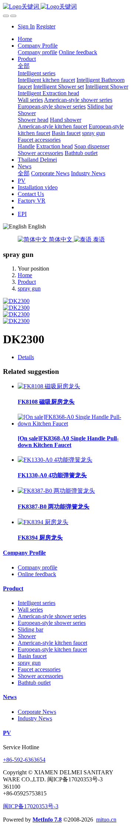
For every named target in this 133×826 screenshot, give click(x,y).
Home (25, 39)
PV (7, 733)
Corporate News (37, 712)
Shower (27, 636)
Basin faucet (32, 656)
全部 (24, 66)
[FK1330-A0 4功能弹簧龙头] (55, 460)
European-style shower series (52, 623)
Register (45, 26)
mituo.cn (106, 819)
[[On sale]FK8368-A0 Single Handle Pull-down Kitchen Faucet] (74, 423)
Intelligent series (36, 603)
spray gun (29, 288)
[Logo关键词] (66, 7)
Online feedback (37, 574)
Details (26, 357)
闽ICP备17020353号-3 (30, 806)
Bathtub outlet (34, 682)
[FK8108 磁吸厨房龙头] (49, 386)
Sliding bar (30, 629)
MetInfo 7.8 (47, 819)
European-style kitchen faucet (52, 649)
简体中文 (60, 239)
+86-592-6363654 (24, 760)
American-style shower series (52, 616)
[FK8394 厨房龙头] (43, 522)
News (10, 697)
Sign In (26, 26)
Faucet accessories (39, 669)
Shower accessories (40, 676)
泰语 (98, 239)
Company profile (37, 567)
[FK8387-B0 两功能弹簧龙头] (56, 491)
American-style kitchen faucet (52, 643)
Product (27, 282)
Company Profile (24, 553)
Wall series (30, 609)
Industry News (35, 718)
